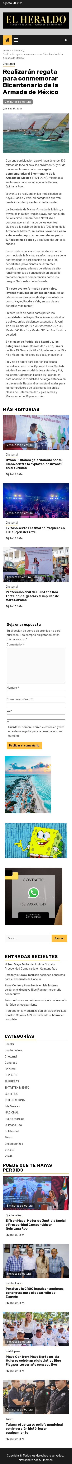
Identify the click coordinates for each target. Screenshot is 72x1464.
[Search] (66, 40)
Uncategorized (14, 1143)
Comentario (15, 644)
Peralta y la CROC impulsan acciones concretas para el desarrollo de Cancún (35, 1293)
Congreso (11, 1062)
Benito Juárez (13, 1050)
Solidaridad (12, 1131)
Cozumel (10, 1069)
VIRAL (9, 1156)
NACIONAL (12, 1112)
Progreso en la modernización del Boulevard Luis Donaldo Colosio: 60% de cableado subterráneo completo (35, 1015)
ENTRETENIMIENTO (17, 1087)
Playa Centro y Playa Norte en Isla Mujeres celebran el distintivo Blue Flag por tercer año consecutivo (33, 990)
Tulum (8, 1137)
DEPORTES (11, 1075)
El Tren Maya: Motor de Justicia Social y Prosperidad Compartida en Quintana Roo (36, 1225)
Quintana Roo (13, 1125)
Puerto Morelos (14, 1119)
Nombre (13, 687)
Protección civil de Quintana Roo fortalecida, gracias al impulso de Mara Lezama (32, 596)
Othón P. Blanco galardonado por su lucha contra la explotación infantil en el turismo (34, 464)
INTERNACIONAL (15, 1100)
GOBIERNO (11, 1094)
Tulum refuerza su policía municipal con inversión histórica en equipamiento (34, 1428)
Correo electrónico (20, 699)
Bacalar (9, 1044)
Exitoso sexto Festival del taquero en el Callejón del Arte (35, 530)
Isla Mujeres (12, 1106)
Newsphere (26, 1460)
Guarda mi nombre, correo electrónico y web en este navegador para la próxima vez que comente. (36, 731)
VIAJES (9, 1150)
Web (9, 711)
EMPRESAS (12, 1081)
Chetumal (9, 63)
